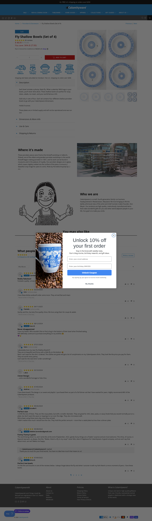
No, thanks (89, 283)
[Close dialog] (113, 235)
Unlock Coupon (89, 272)
